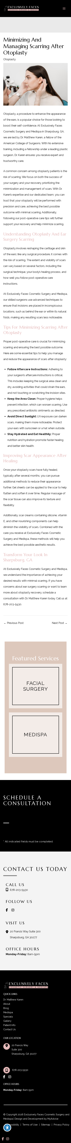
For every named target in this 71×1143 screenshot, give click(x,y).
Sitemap (45, 1124)
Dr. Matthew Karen (13, 999)
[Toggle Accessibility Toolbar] (7, 1128)
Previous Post (14, 623)
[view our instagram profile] (13, 910)
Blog (6, 1008)
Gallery (7, 1020)
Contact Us (9, 1029)
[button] (35, 686)
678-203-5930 (12, 604)
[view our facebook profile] (8, 910)
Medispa (8, 1012)
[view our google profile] (19, 910)
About (6, 1003)
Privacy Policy (61, 1124)
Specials (8, 1016)
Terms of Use (30, 1124)
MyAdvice (52, 1118)
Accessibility (12, 1124)
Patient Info (9, 1025)
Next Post (59, 623)
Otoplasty (9, 59)
